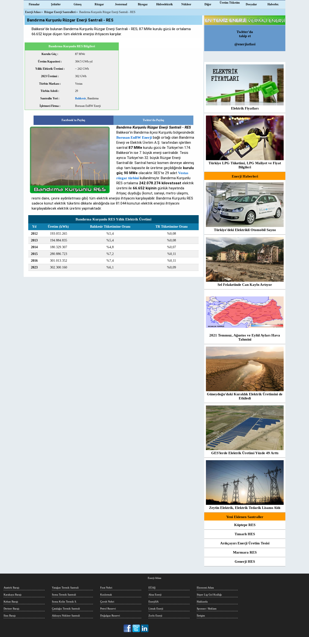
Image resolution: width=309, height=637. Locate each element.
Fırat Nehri (106, 587)
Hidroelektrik (164, 4)
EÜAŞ (151, 587)
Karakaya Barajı (12, 594)
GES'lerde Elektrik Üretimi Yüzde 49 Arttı (244, 453)
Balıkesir (80, 98)
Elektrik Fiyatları (245, 108)
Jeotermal (121, 4)
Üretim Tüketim (230, 2)
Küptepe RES (244, 525)
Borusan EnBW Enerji (134, 137)
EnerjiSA (153, 601)
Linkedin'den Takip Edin (144, 628)
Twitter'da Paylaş (153, 120)
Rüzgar (99, 4)
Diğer (207, 4)
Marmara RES (245, 552)
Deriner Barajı (11, 608)
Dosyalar (251, 4)
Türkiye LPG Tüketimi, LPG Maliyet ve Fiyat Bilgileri (245, 165)
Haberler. (273, 4)
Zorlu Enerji (155, 615)
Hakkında (202, 601)
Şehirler (56, 4)
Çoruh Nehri (107, 601)
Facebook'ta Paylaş (73, 120)
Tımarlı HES (245, 534)
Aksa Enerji (155, 594)
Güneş (78, 4)
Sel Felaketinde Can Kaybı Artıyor (245, 285)
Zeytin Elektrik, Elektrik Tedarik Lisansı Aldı (244, 508)
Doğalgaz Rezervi (110, 615)
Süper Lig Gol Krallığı (209, 594)
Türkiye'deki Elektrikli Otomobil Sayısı (245, 230)
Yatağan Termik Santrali (65, 587)
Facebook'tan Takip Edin (128, 628)
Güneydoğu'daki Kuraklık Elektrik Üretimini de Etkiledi (244, 396)
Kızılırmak (106, 594)
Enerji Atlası (154, 577)
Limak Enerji (155, 608)
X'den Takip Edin (136, 628)
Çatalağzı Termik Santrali (66, 608)
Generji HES (245, 561)
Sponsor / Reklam (207, 608)
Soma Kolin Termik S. (64, 601)
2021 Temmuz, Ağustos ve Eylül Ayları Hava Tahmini (244, 337)
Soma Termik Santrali (64, 594)
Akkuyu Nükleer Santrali (66, 615)
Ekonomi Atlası (205, 587)
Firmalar (34, 4)
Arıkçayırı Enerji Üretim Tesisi (244, 543)
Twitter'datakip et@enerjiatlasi (244, 38)
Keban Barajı (11, 601)
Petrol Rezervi (108, 608)
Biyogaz (142, 4)
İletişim (201, 615)
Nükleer (186, 4)
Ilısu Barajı (10, 615)
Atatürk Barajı (11, 587)
